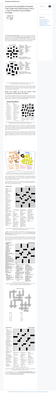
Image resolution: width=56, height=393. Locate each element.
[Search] (50, 6)
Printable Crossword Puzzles (12, 1)
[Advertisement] (20, 28)
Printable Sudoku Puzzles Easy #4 (45, 25)
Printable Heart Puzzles (43, 23)
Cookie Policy (26, 391)
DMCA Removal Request (41, 391)
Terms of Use (35, 391)
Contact (46, 391)
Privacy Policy (31, 391)
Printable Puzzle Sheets (43, 19)
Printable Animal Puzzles (43, 22)
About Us (22, 391)
